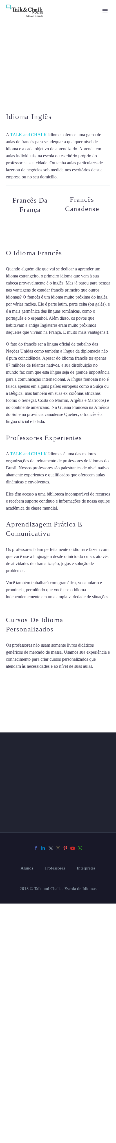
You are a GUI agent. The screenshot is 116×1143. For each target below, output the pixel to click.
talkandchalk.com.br (48, 1045)
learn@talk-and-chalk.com (49, 1035)
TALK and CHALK (28, 134)
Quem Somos (30, 919)
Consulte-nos (32, 891)
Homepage (26, 905)
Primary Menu (105, 10)
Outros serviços (36, 948)
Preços (22, 933)
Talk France (56, 421)
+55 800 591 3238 (43, 1025)
